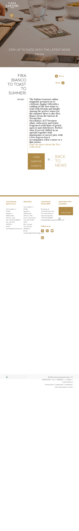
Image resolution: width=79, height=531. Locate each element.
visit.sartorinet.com (47, 211)
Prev (61, 76)
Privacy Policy (49, 385)
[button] (72, 5)
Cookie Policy (59, 385)
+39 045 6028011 (14, 220)
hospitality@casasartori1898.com (52, 220)
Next (57, 83)
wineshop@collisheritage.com (33, 233)
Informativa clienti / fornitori (64, 387)
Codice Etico (68, 385)
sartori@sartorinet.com (14, 229)
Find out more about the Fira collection (44, 145)
